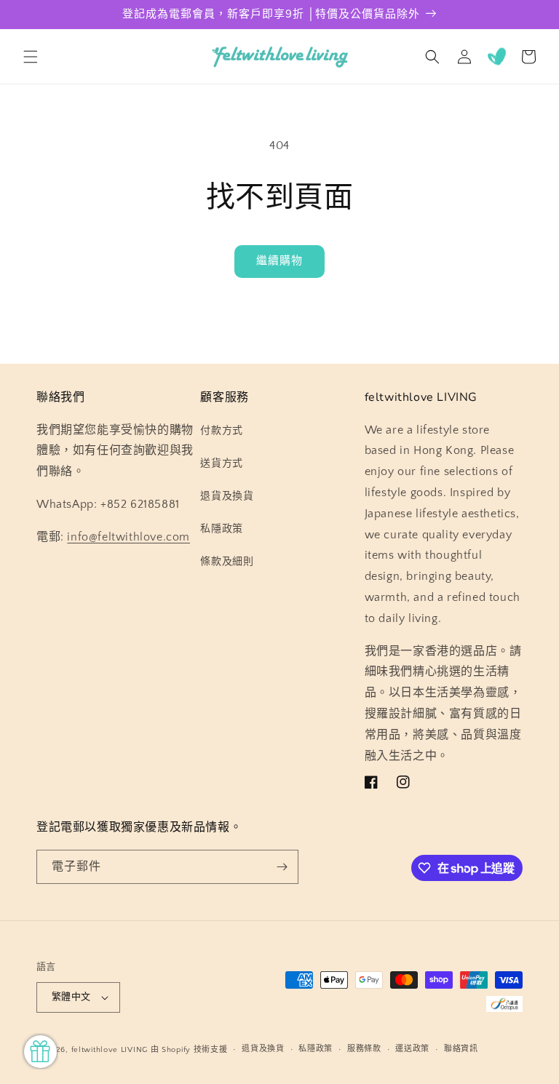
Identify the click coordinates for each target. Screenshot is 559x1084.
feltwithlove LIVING (109, 1049)
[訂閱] (282, 867)
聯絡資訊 (461, 1049)
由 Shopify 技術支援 (189, 1049)
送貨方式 (221, 463)
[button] (31, 57)
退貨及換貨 (226, 496)
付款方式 (221, 431)
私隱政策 (221, 529)
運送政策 (412, 1049)
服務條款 (364, 1049)
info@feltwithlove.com (128, 536)
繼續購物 (279, 261)
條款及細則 (226, 561)
